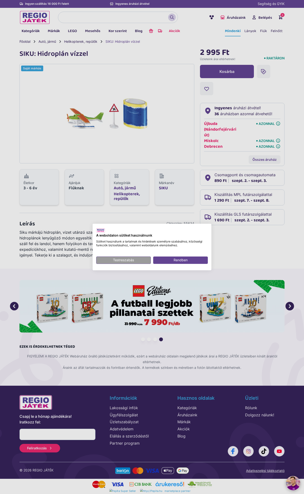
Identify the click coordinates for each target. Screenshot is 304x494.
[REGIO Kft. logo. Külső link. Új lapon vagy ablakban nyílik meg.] (100, 230)
